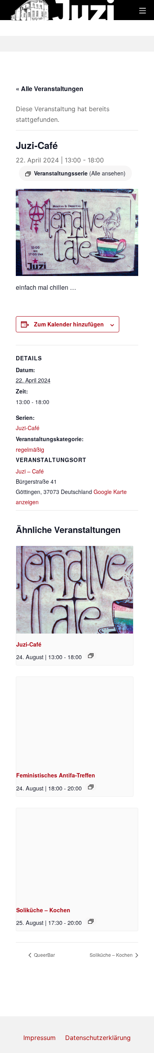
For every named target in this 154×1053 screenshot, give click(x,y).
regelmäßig (30, 449)
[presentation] (74, 590)
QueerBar (44, 954)
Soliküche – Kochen (43, 910)
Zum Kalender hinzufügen (69, 324)
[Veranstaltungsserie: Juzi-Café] (91, 655)
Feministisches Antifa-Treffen (55, 775)
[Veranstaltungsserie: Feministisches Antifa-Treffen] (91, 787)
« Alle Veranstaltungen (49, 88)
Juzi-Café (27, 428)
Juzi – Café (30, 471)
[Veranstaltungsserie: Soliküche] (91, 921)
